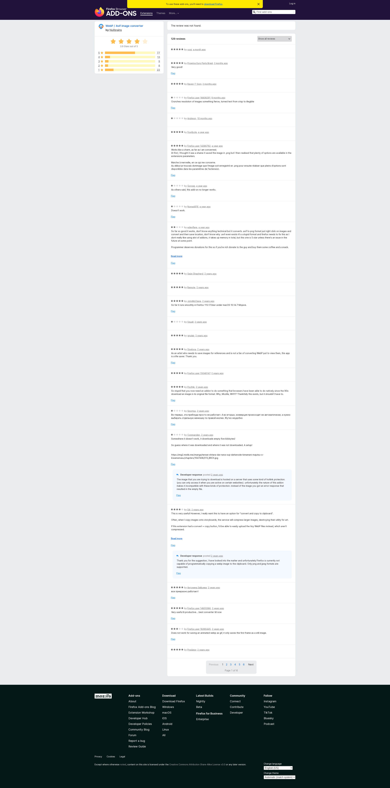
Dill (188, 509)
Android (167, 723)
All (163, 735)
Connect (235, 701)
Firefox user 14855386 (199, 608)
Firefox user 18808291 (198, 97)
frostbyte (192, 132)
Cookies (111, 756)
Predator (191, 649)
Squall (190, 322)
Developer (236, 712)
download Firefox (213, 4)
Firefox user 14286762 (199, 146)
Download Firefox (173, 701)
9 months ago (218, 97)
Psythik (191, 387)
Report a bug (136, 740)
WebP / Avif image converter (124, 25)
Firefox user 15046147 (198, 373)
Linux (165, 729)
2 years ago (210, 273)
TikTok (268, 712)
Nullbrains (115, 30)
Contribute (236, 707)
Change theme (271, 773)
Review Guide (137, 746)
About (132, 701)
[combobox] (273, 12)
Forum (132, 735)
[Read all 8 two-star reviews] (130, 65)
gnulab (190, 335)
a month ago (199, 49)
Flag (173, 73)
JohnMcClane (194, 301)
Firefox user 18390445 (199, 629)
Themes (160, 13)
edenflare (192, 227)
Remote (191, 287)
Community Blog (138, 729)
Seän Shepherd (195, 273)
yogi (189, 49)
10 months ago (204, 118)
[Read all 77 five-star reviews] (130, 53)
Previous (213, 664)
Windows (168, 707)
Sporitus (191, 411)
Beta (199, 707)
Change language (273, 763)
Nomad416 (192, 206)
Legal (122, 756)
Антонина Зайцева (197, 587)
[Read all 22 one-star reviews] (130, 70)
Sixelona (191, 349)
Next (251, 664)
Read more (176, 256)
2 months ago (221, 63)
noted (123, 764)
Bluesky (269, 718)
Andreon (191, 118)
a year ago (203, 132)
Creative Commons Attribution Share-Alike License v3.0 (197, 764)
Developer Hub (137, 718)
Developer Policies (140, 723)
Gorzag (191, 186)
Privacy (98, 756)
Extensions (146, 13)
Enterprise (202, 719)
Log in (292, 3)
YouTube (269, 707)
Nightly (200, 701)
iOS (164, 718)
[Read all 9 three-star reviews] (130, 61)
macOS (166, 712)
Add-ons (134, 695)
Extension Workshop (141, 712)
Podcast (269, 723)
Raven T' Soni (194, 84)
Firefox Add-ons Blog (142, 707)
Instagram (270, 701)
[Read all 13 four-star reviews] (130, 57)
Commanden (193, 435)
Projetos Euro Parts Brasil (200, 63)
